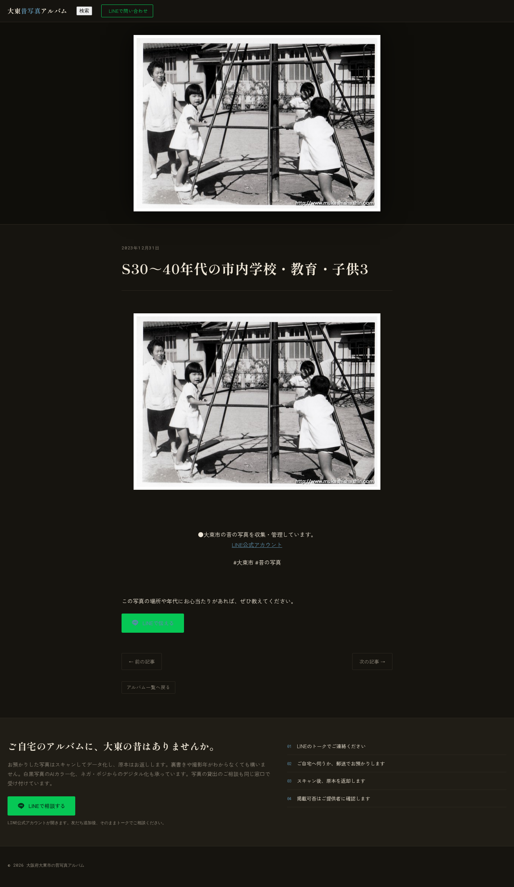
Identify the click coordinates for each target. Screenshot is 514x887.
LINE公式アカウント (257, 544)
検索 (84, 11)
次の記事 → (372, 661)
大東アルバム (37, 10)
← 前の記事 (142, 661)
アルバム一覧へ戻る (148, 687)
